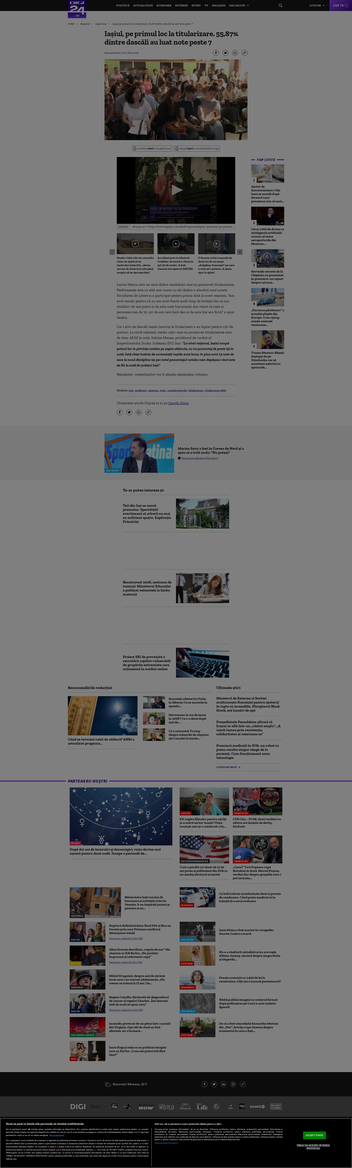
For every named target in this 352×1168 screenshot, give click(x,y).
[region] (176, 1143)
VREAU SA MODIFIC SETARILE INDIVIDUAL (313, 1146)
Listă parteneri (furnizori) (166, 1143)
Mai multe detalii (56, 1135)
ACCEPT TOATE (314, 1135)
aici (95, 1149)
